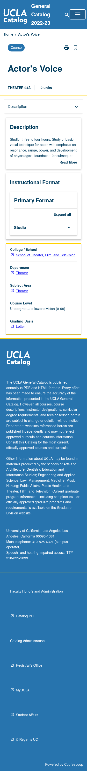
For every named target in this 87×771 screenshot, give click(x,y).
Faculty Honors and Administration (36, 591)
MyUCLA (22, 690)
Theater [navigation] (22, 272)
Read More (68, 162)
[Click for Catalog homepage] (15, 17)
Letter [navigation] (20, 326)
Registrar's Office (29, 665)
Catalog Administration (27, 640)
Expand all (62, 214)
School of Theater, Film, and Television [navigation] (45, 255)
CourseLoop (73, 764)
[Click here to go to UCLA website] (18, 359)
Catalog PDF (26, 615)
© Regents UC (27, 739)
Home (8, 34)
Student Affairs (27, 714)
